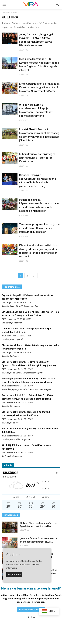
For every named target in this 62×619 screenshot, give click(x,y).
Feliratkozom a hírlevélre (31, 609)
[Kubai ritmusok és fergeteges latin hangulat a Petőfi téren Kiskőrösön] (9, 158)
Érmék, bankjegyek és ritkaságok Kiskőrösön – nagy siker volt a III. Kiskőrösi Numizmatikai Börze (39, 87)
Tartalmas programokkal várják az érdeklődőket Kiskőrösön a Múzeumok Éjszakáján (39, 228)
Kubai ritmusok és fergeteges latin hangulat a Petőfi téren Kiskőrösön (37, 157)
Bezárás (31, 617)
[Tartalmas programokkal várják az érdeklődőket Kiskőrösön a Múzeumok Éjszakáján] (9, 228)
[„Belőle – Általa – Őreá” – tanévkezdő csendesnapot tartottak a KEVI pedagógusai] (9, 542)
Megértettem (14, 574)
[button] (57, 4)
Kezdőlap (6, 12)
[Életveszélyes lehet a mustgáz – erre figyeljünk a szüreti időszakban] (9, 527)
